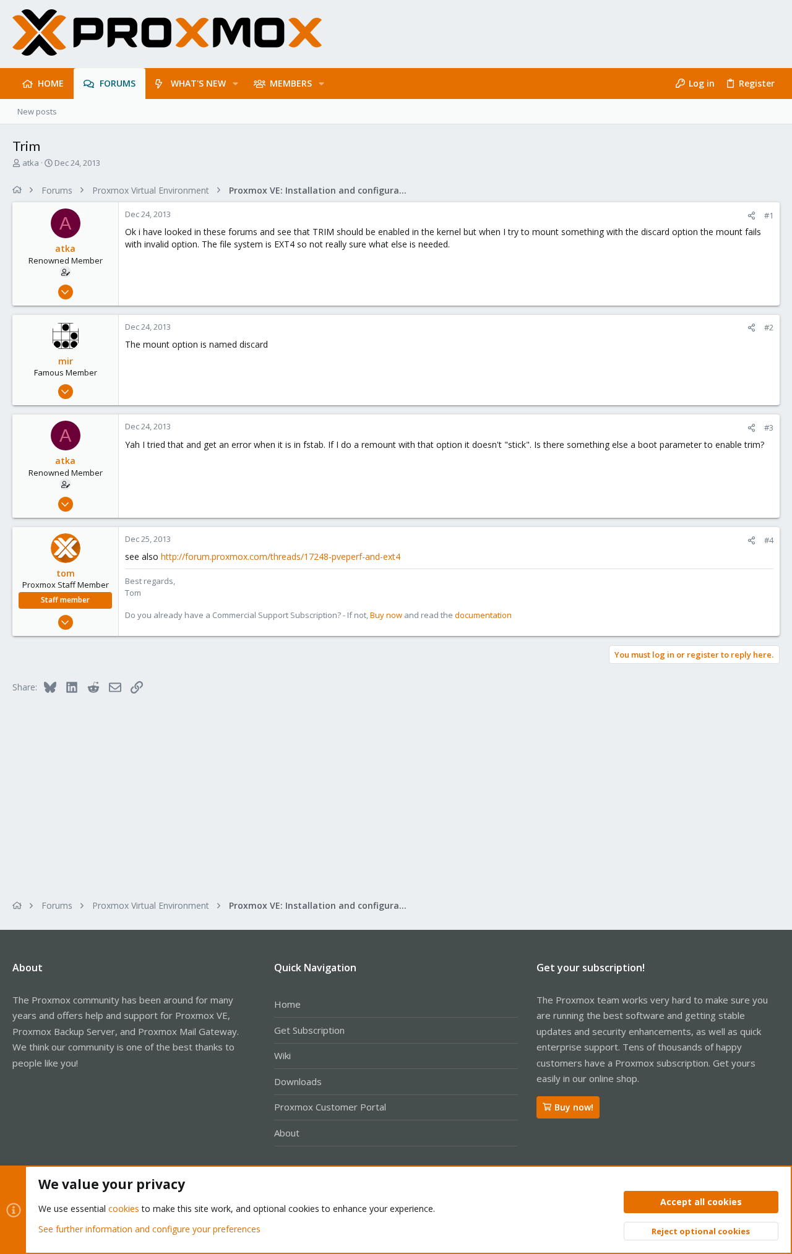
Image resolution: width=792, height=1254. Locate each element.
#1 (768, 215)
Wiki (282, 1055)
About (286, 1133)
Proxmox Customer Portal (330, 1107)
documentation (483, 615)
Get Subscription (309, 1030)
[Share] (751, 215)
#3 (768, 427)
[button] (235, 83)
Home (287, 1004)
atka (30, 162)
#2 (768, 327)
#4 (768, 540)
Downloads (298, 1081)
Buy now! (573, 1107)
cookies (123, 1208)
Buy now (386, 615)
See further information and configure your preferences (149, 1229)
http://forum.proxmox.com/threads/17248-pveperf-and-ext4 (280, 556)
